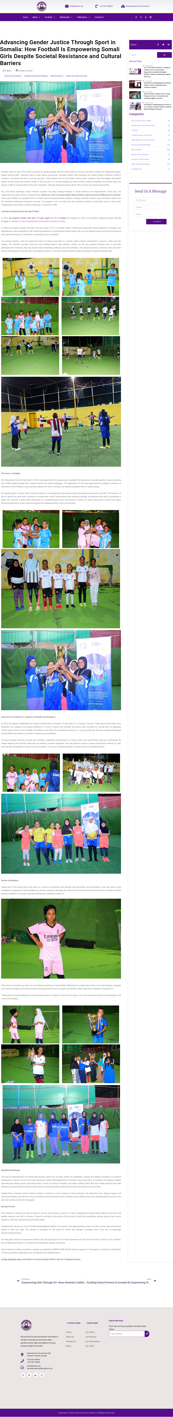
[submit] (147, 1334)
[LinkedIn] (35, 1375)
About (34, 17)
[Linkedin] (150, 17)
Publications (82, 17)
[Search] (164, 55)
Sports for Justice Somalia (76, 76)
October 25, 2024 (25, 70)
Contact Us (99, 17)
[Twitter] (29, 1375)
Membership (65, 17)
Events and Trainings (13, 76)
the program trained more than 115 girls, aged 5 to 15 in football (37, 218)
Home (25, 17)
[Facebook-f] (136, 17)
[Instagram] (146, 17)
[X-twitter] (141, 17)
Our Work (48, 17)
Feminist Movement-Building (36, 76)
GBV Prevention (57, 76)
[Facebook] (23, 1375)
